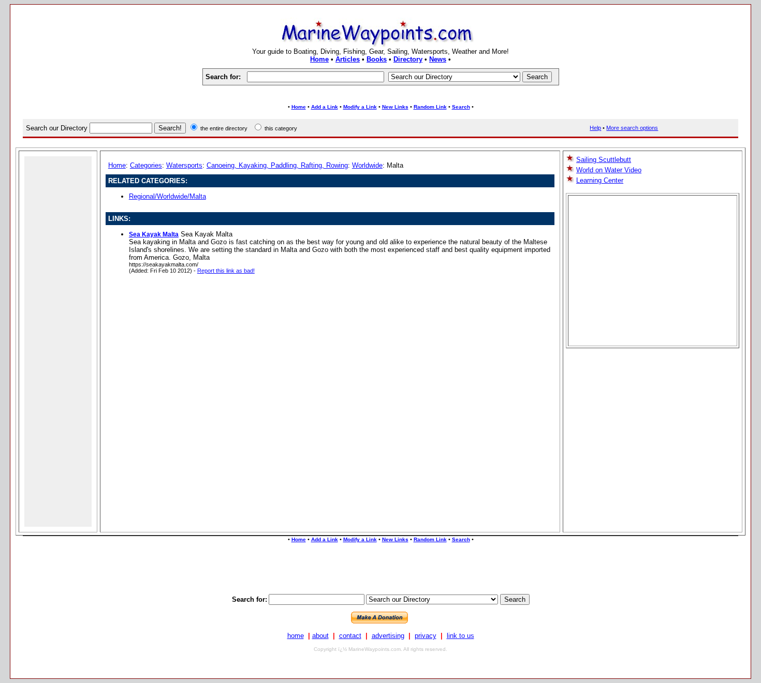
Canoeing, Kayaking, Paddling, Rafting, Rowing (277, 165)
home (295, 636)
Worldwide (367, 165)
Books (377, 59)
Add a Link (324, 107)
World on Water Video (608, 170)
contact (350, 636)
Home (319, 59)
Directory (407, 59)
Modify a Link (360, 107)
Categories (146, 165)
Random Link (430, 107)
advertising (388, 636)
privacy (425, 636)
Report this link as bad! (226, 271)
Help (595, 128)
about (320, 636)
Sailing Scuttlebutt (603, 160)
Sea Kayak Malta (154, 234)
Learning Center (599, 180)
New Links (395, 107)
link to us (460, 636)
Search (461, 107)
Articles (347, 59)
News (437, 59)
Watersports (184, 165)
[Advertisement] (380, 94)
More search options (632, 128)
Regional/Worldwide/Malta (167, 196)
